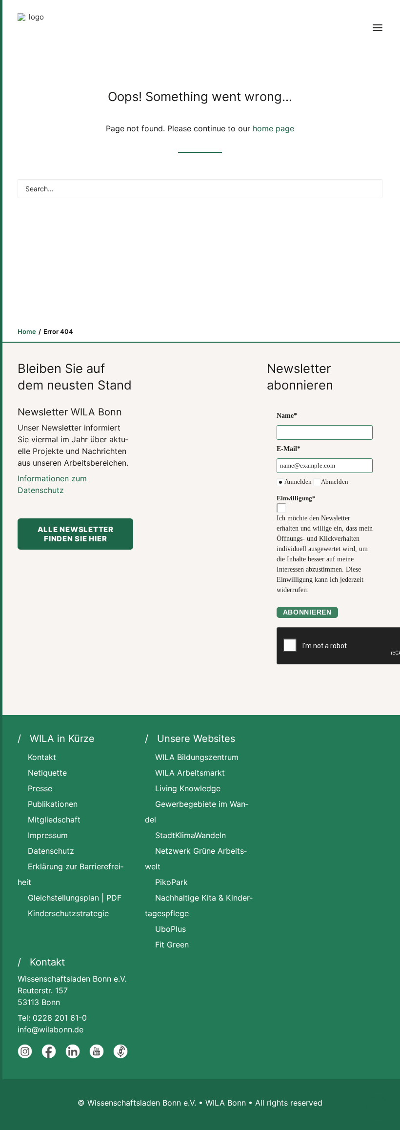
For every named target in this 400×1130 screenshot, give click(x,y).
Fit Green (172, 944)
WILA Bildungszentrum (197, 757)
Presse (40, 788)
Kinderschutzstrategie (68, 913)
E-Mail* (288, 448)
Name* (287, 415)
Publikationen (53, 804)
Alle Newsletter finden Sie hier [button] (77, 534)
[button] (377, 28)
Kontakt (42, 757)
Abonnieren (307, 612)
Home (27, 331)
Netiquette (47, 773)
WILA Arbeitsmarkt (190, 773)
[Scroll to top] (377, 1107)
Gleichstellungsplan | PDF (74, 898)
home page (273, 128)
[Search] (200, 188)
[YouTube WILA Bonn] (96, 1056)
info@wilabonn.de (50, 1029)
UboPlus (170, 929)
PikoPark (171, 882)
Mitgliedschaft (54, 819)
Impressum (48, 835)
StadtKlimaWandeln (190, 835)
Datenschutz (51, 851)
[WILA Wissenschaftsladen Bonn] (32, 27)
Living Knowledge (187, 788)
